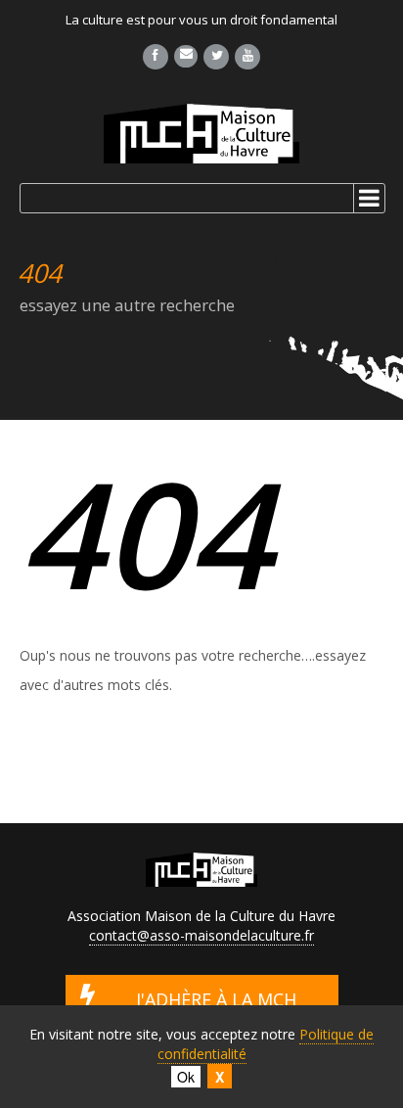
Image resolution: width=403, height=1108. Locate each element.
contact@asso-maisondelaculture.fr (201, 935)
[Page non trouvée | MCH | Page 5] (201, 133)
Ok (186, 1076)
